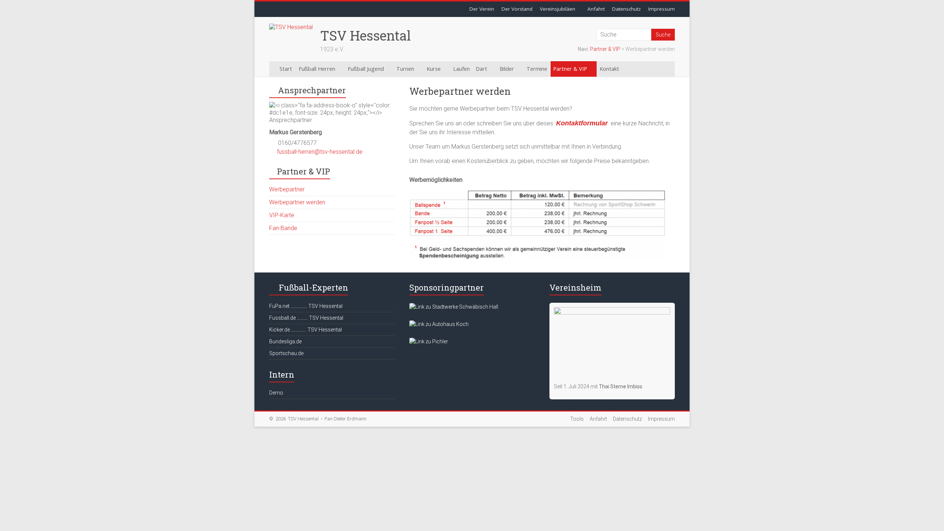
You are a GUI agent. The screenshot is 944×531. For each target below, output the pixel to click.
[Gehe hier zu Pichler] (428, 341)
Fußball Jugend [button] (366, 68)
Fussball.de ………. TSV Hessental (306, 318)
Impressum (661, 9)
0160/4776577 (297, 142)
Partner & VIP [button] (570, 68)
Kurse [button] (434, 68)
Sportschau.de (286, 353)
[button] (638, 69)
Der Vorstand (517, 9)
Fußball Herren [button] (317, 68)
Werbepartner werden (297, 202)
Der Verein (481, 9)
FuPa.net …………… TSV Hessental (306, 306)
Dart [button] (481, 68)
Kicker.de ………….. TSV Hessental (305, 330)
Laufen (461, 68)
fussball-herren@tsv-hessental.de (319, 151)
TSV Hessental (365, 35)
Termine (537, 68)
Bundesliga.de (285, 341)
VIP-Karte (281, 215)
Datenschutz (626, 9)
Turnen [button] (405, 68)
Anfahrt (596, 9)
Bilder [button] (507, 68)
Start (286, 68)
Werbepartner (287, 189)
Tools (577, 419)
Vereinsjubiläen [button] (557, 9)
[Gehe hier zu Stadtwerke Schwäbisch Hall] (453, 307)
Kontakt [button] (609, 68)
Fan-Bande (283, 228)
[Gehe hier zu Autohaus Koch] (439, 324)
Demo (276, 393)
